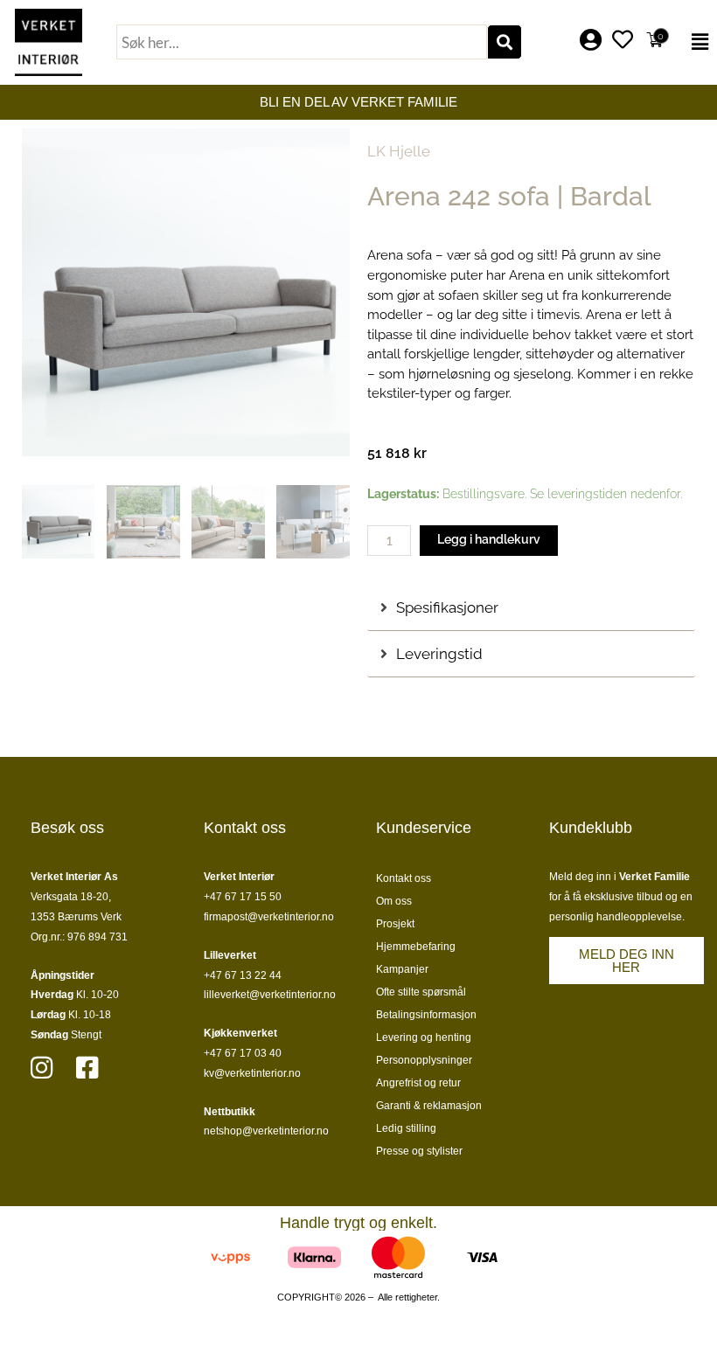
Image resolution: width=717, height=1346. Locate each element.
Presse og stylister (419, 1151)
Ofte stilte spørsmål (421, 992)
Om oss (394, 901)
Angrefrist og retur (418, 1083)
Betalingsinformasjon (426, 1015)
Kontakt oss (403, 878)
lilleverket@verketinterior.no (270, 995)
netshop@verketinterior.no (266, 1131)
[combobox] (301, 41)
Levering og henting (423, 1037)
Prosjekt (395, 924)
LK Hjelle (398, 151)
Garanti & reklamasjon (429, 1106)
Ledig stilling (406, 1128)
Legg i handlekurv (488, 539)
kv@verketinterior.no (252, 1073)
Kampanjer (402, 969)
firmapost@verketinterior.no (269, 917)
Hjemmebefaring (416, 946)
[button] (695, 42)
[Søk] (504, 41)
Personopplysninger (424, 1060)
